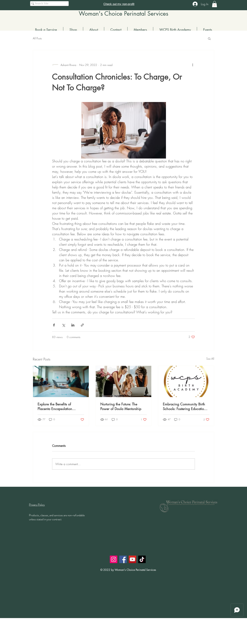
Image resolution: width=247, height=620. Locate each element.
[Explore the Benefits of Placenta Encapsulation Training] (61, 381)
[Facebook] (123, 559)
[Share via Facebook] (54, 325)
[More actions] (192, 64)
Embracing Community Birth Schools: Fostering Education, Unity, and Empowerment (185, 406)
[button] (214, 4)
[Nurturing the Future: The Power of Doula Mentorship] (123, 381)
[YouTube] (132, 559)
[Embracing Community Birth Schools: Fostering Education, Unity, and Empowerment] (186, 381)
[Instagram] (113, 559)
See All (210, 358)
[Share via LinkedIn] (73, 325)
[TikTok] (142, 559)
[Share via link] (82, 325)
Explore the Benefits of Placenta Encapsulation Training (55, 406)
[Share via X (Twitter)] (63, 325)
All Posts (37, 38)
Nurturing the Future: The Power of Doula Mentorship (120, 406)
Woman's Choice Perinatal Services (123, 13)
